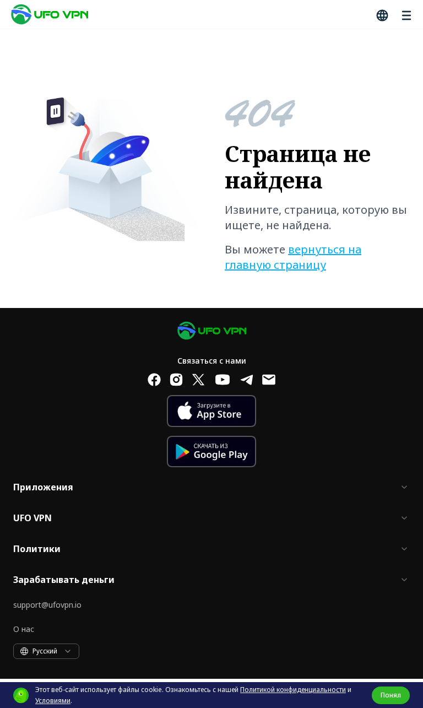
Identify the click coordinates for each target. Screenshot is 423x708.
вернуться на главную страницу (293, 257)
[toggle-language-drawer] (381, 14)
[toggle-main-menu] (405, 14)
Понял (391, 695)
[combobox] (46, 651)
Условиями (52, 700)
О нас (23, 629)
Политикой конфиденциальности (293, 689)
